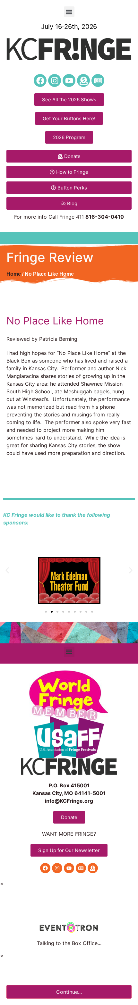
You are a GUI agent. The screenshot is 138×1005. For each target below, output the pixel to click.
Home (13, 274)
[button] (69, 11)
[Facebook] (40, 80)
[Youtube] (69, 80)
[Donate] (83, 80)
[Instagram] (54, 80)
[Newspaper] (97, 80)
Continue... (69, 992)
